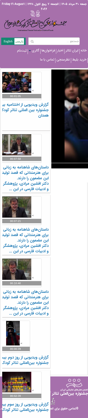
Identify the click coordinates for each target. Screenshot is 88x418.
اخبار (60, 50)
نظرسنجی (63, 59)
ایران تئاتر (72, 50)
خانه (84, 50)
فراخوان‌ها (48, 50)
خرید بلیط (79, 59)
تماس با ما (47, 59)
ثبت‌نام (22, 50)
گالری (35, 50)
